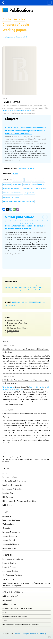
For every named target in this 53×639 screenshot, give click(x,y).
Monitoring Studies (10, 571)
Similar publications (19, 217)
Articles (19, 19)
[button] (5, 221)
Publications (21, 10)
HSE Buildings (7, 497)
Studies (6, 512)
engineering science (35, 285)
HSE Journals (7, 600)
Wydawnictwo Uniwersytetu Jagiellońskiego (16, 110)
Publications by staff (10, 596)
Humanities (11, 325)
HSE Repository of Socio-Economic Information (20, 624)
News (5, 341)
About (5, 469)
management (37, 287)
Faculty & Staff (8, 493)
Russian (15, 173)
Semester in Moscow (10, 544)
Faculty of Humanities (36, 387)
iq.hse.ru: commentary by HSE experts (17, 608)
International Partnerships (12, 489)
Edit (49, 636)
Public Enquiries (8, 505)
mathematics (9, 290)
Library (5, 612)
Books (6, 19)
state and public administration (33, 290)
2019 (7, 305)
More (16, 305)
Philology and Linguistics (26, 168)
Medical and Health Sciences (17, 328)
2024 (26, 302)
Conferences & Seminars (12, 575)
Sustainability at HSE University (14, 481)
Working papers (14, 30)
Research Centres (9, 563)
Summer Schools (8, 540)
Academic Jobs (8, 579)
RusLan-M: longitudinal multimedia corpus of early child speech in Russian (25, 227)
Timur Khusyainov (8, 387)
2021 (39, 302)
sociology (18, 290)
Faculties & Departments (12, 485)
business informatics (12, 285)
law (30, 287)
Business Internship (9, 548)
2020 (43, 302)
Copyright (25, 634)
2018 (11, 305)
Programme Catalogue (11, 520)
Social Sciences (12, 333)
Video (4, 620)
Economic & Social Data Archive (14, 616)
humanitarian (9, 287)
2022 (35, 302)
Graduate (6, 528)
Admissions (6, 516)
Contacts (17, 634)
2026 (18, 302)
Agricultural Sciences (14, 320)
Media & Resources (12, 592)
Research (7, 555)
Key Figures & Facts (9, 477)
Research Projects (9, 567)
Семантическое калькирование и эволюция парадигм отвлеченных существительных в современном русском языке (25, 130)
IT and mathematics (21, 287)
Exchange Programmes (11, 532)
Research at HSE (21, 37)
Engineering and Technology (17, 323)
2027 (14, 302)
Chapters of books (15, 24)
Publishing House (9, 604)
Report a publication (9, 37)
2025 (22, 302)
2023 (31, 302)
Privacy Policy (34, 634)
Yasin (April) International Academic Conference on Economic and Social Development (26, 584)
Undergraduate (8, 524)
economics (23, 285)
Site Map (43, 634)
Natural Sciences (13, 330)
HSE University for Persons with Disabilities (18, 501)
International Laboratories (12, 559)
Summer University (9, 536)
